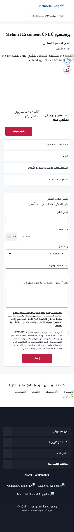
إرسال (37, 358)
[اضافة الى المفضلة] (67, 61)
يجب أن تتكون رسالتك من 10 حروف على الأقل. (45, 283)
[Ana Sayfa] (51, 6)
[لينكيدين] (68, 396)
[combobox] (11, 236)
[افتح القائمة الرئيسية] (68, 6)
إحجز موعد (19, 131)
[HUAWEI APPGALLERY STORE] (37, 493)
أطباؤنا (61, 16)
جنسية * (59, 250)
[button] (6, 6)
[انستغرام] (51, 392)
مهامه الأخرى (63, 49)
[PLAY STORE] (21, 484)
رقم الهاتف (40, 233)
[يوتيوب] (20, 392)
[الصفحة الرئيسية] (69, 16)
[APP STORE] (52, 484)
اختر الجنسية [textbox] (57, 254)
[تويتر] (36, 392)
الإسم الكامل (62, 212)
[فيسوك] (69, 392)
